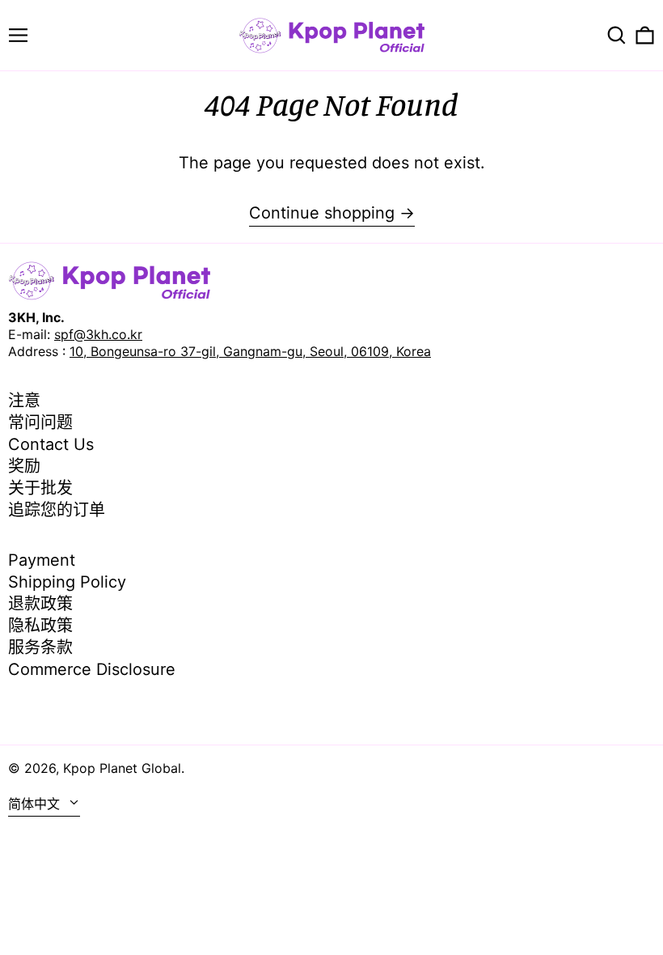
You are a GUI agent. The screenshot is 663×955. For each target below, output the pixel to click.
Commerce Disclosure (91, 669)
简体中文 (36, 804)
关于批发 (40, 488)
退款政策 (40, 603)
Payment (41, 560)
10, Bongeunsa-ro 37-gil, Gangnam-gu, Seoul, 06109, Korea (250, 351)
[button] (616, 35)
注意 (24, 400)
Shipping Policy (67, 582)
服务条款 (40, 647)
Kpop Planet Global (122, 768)
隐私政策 (40, 625)
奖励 (24, 466)
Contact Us (51, 444)
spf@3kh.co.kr (98, 334)
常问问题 (40, 422)
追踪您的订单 (56, 510)
